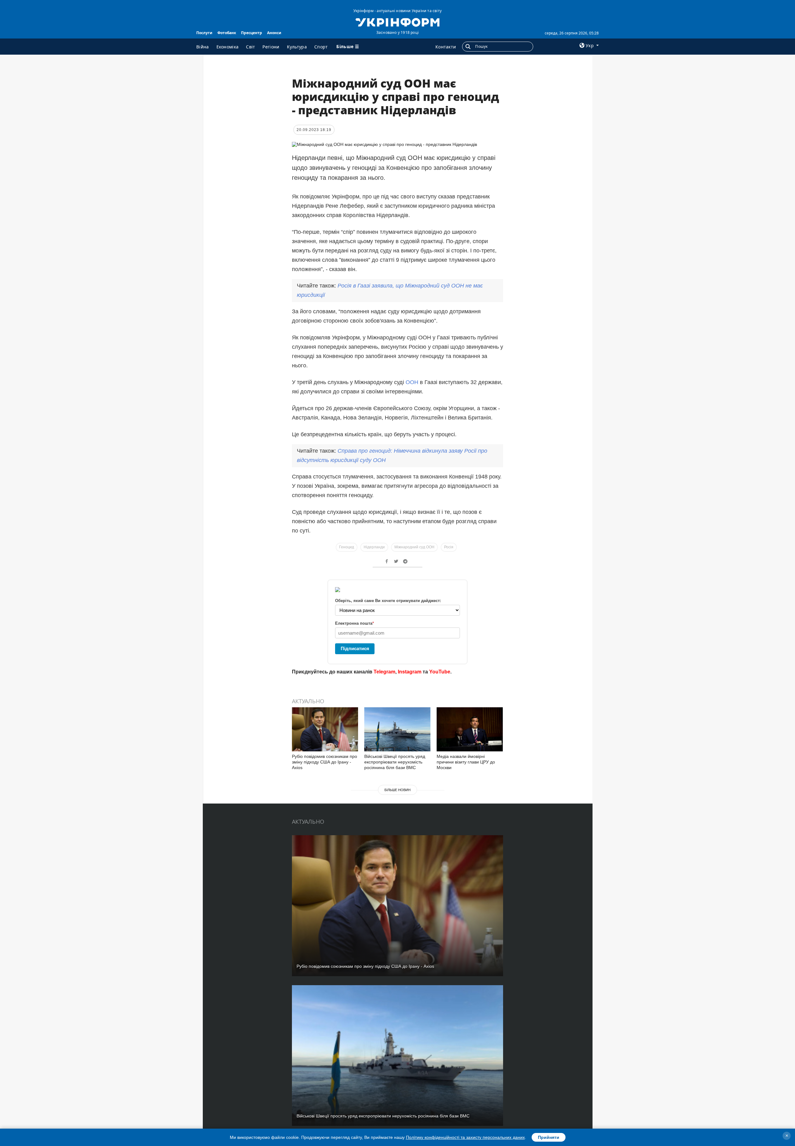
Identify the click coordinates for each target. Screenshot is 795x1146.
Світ (250, 47)
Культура (297, 47)
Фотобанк (226, 32)
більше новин (397, 790)
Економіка (227, 47)
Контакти (445, 47)
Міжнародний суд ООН (414, 547)
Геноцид (346, 547)
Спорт (321, 47)
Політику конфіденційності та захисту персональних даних (465, 1137)
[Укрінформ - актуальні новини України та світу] (397, 21)
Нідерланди (374, 547)
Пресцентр (251, 32)
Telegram (384, 671)
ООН (412, 382)
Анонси (274, 32)
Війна (202, 47)
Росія (448, 547)
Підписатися (355, 648)
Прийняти (548, 1137)
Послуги (204, 32)
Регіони (270, 47)
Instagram (409, 671)
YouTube (439, 671)
